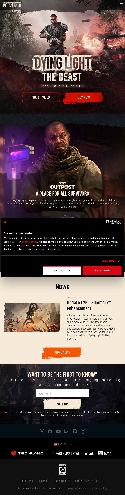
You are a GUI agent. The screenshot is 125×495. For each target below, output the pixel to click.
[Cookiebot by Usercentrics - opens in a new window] (108, 222)
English (62, 444)
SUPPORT (44, 481)
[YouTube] (58, 431)
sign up (62, 404)
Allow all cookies (102, 270)
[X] (42, 431)
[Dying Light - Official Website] (12, 6)
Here (6, 412)
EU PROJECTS (62, 481)
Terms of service (77, 488)
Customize (60, 270)
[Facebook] (75, 431)
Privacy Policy (99, 488)
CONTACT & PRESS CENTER (89, 481)
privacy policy (29, 241)
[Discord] (50, 431)
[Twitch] (66, 431)
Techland (27, 481)
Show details (109, 261)
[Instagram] (83, 431)
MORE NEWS (62, 352)
